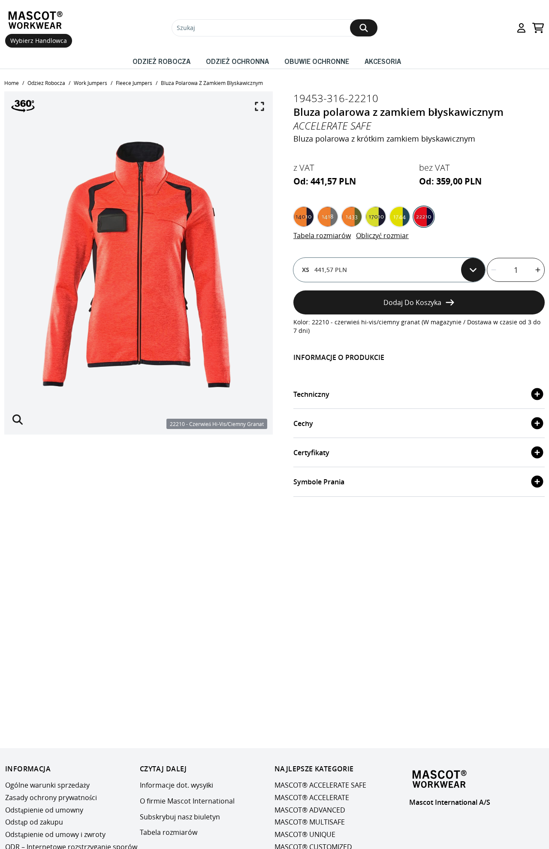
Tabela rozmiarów (322, 235)
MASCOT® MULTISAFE (309, 822)
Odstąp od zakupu (34, 822)
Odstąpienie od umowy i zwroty (55, 834)
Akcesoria (383, 61)
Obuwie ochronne (316, 61)
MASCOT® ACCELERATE (311, 797)
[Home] (37, 20)
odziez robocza (46, 82)
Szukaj (186, 28)
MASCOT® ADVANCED (309, 810)
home (11, 82)
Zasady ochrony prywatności (51, 797)
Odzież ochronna (237, 61)
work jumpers (90, 82)
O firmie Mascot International (187, 801)
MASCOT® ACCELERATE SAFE (320, 785)
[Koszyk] (538, 27)
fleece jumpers (134, 82)
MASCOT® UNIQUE (304, 834)
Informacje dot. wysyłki (176, 785)
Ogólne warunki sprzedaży (47, 785)
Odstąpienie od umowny (44, 810)
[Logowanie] (521, 27)
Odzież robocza (161, 61)
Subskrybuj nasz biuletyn (180, 817)
